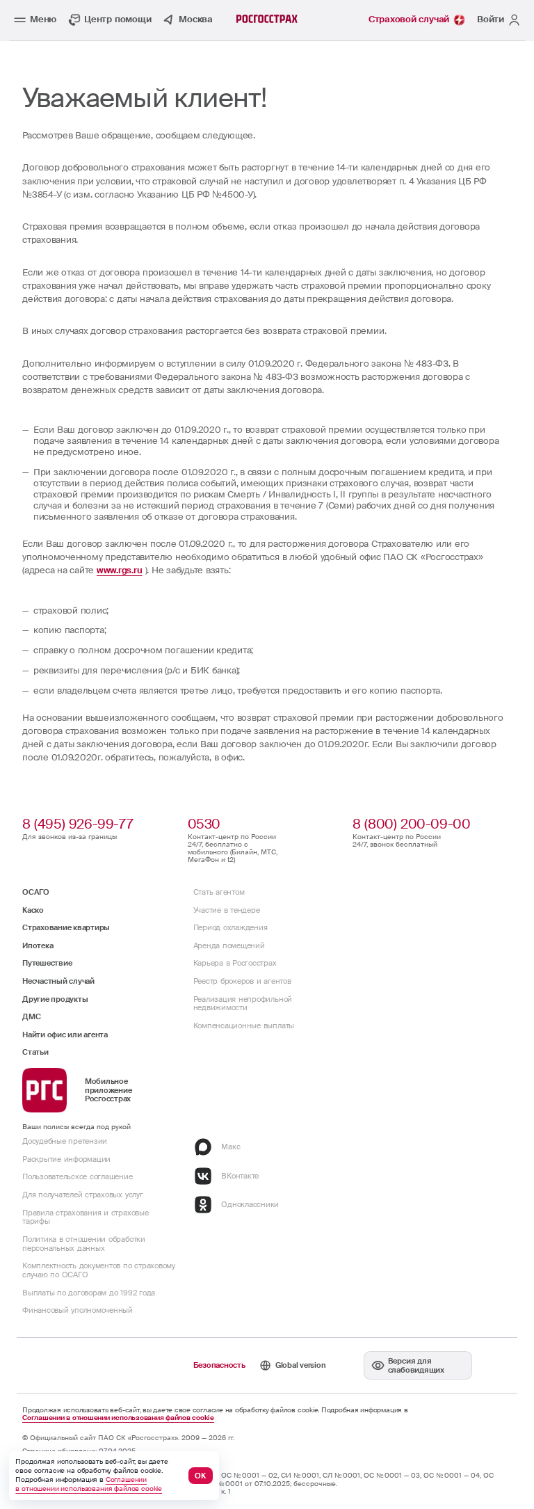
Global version (300, 1365)
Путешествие (47, 963)
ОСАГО (35, 892)
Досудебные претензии (64, 1141)
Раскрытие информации (66, 1159)
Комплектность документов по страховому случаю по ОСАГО (98, 1270)
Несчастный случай (58, 981)
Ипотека (37, 945)
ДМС (31, 1016)
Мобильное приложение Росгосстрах (108, 1090)
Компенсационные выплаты (243, 1025)
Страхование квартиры (66, 927)
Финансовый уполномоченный (77, 1310)
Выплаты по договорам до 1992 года (88, 1293)
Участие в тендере (226, 910)
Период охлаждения (230, 927)
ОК (200, 1475)
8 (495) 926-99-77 (77, 824)
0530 (204, 824)
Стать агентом (219, 892)
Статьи (35, 1052)
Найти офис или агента (65, 1034)
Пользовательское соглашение (77, 1176)
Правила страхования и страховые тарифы (85, 1217)
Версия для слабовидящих (416, 1365)
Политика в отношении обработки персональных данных (83, 1243)
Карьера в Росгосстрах (235, 963)
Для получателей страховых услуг (82, 1194)
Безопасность (219, 1365)
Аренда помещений (229, 945)
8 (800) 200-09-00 (411, 824)
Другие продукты (55, 999)
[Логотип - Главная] (267, 18)
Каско (33, 910)
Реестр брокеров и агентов (242, 981)
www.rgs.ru (120, 570)
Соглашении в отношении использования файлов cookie (118, 1418)
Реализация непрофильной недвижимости (242, 1003)
